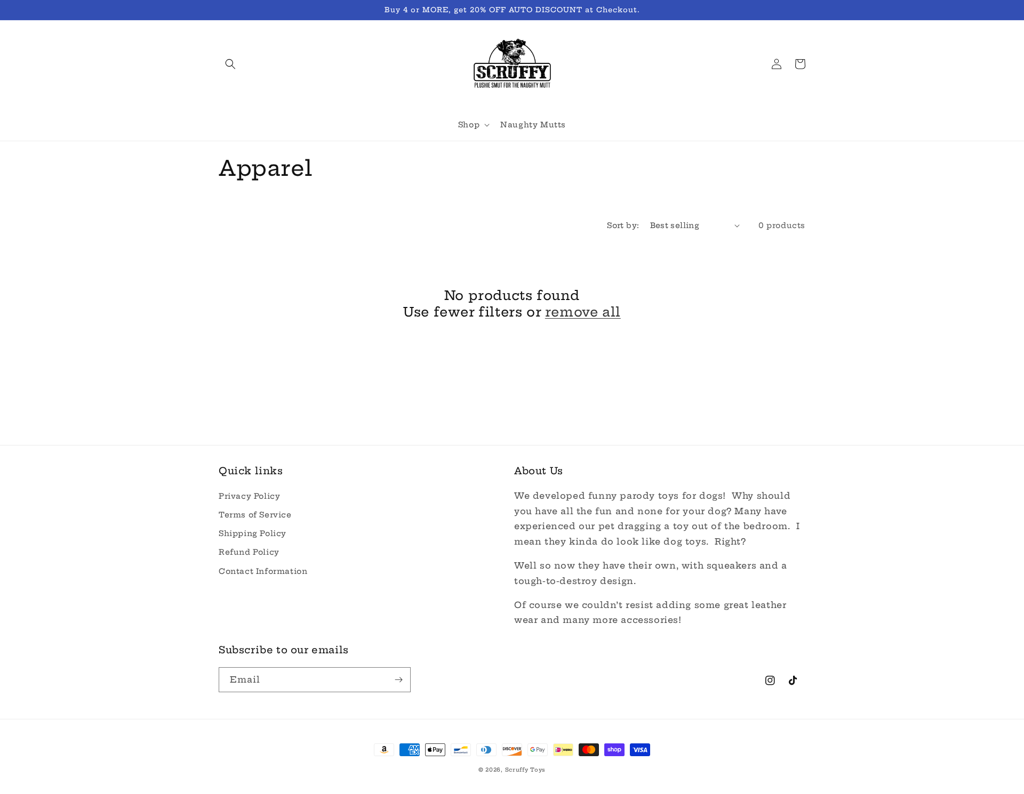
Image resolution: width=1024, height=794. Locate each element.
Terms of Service (255, 515)
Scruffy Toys (525, 769)
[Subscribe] (398, 679)
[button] (230, 64)
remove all (583, 312)
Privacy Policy (249, 496)
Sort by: (623, 225)
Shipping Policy (252, 533)
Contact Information (263, 571)
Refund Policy (249, 552)
